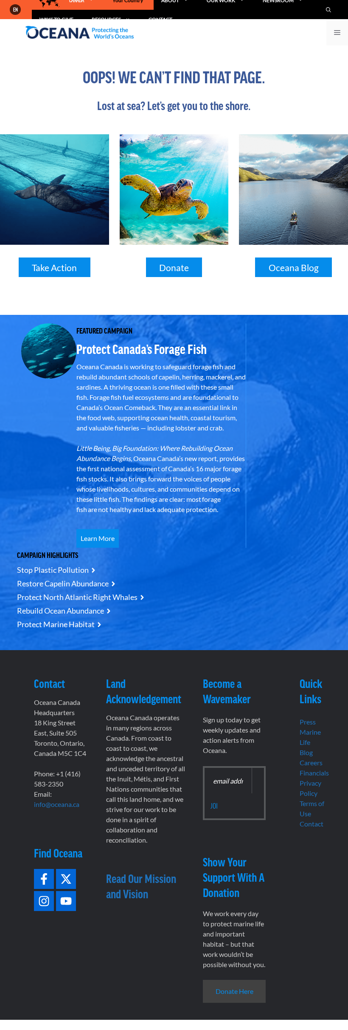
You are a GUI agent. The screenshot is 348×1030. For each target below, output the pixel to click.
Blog (306, 752)
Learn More (98, 538)
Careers (311, 762)
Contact (311, 824)
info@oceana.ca (56, 804)
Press (308, 722)
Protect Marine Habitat (56, 624)
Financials (314, 773)
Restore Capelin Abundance (63, 583)
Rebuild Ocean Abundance (60, 610)
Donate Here (234, 991)
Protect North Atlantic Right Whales (77, 597)
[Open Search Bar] (328, 9)
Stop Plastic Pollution (53, 569)
